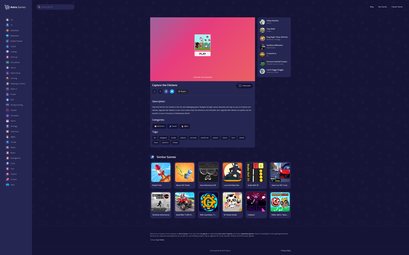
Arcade (13, 142)
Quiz (12, 100)
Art (12, 20)
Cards (13, 163)
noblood (183, 138)
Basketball (15, 30)
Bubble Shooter (16, 41)
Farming (14, 78)
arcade (173, 138)
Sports (13, 121)
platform (165, 143)
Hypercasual (15, 73)
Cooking (14, 52)
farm (233, 138)
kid (155, 138)
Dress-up (14, 57)
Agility (13, 137)
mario (156, 143)
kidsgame (163, 138)
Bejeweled (15, 36)
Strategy (14, 126)
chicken (175, 143)
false (12, 185)
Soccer (13, 68)
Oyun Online (160, 240)
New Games (382, 7)
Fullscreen (246, 86)
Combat (14, 179)
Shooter (14, 110)
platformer (205, 138)
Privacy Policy (286, 251)
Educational (15, 62)
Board (13, 153)
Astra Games (183, 234)
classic (225, 138)
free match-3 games (225, 234)
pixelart (215, 138)
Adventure (15, 131)
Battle (13, 147)
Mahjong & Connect (18, 84)
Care (12, 169)
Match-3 (14, 89)
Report (183, 91)
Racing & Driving (17, 105)
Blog (372, 7)
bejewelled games (247, 234)
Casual (13, 46)
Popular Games (397, 7)
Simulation (15, 115)
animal (241, 138)
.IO (11, 25)
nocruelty (193, 138)
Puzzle (13, 94)
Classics (14, 174)
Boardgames (15, 158)
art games (204, 234)
